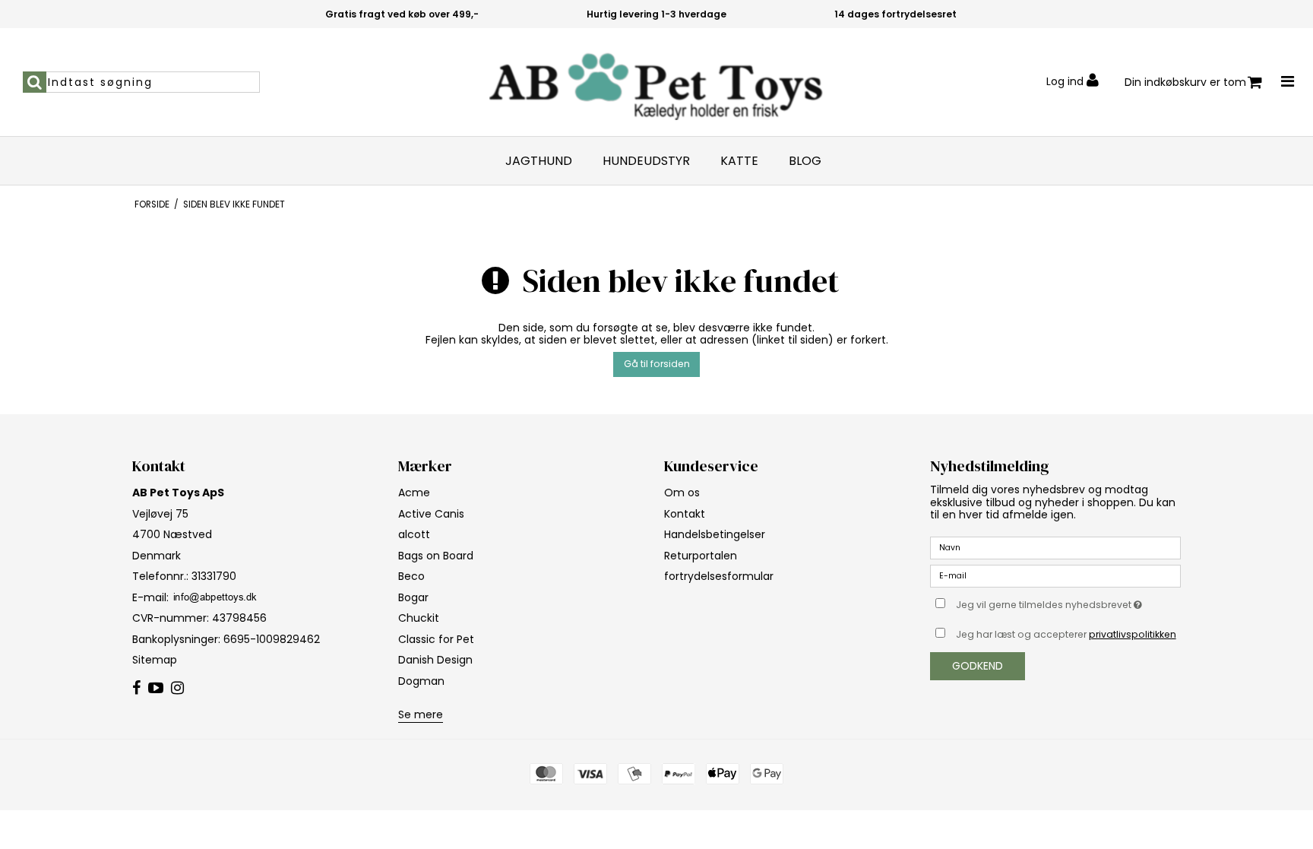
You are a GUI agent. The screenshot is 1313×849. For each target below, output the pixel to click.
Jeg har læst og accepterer (1066, 634)
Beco (411, 576)
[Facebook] (136, 688)
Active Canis (431, 513)
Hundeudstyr (646, 161)
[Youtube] (155, 688)
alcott (414, 534)
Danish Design (435, 659)
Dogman (421, 681)
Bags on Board (435, 555)
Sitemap (154, 659)
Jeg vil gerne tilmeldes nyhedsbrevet (1068, 602)
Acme (414, 492)
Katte (739, 161)
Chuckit (418, 618)
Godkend (977, 665)
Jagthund (538, 161)
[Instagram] (177, 688)
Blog (805, 161)
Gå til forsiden (657, 363)
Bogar (413, 597)
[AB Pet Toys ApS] (656, 82)
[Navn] (1055, 547)
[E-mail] (1055, 575)
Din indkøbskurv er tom (1185, 82)
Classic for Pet (436, 639)
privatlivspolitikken (1132, 634)
